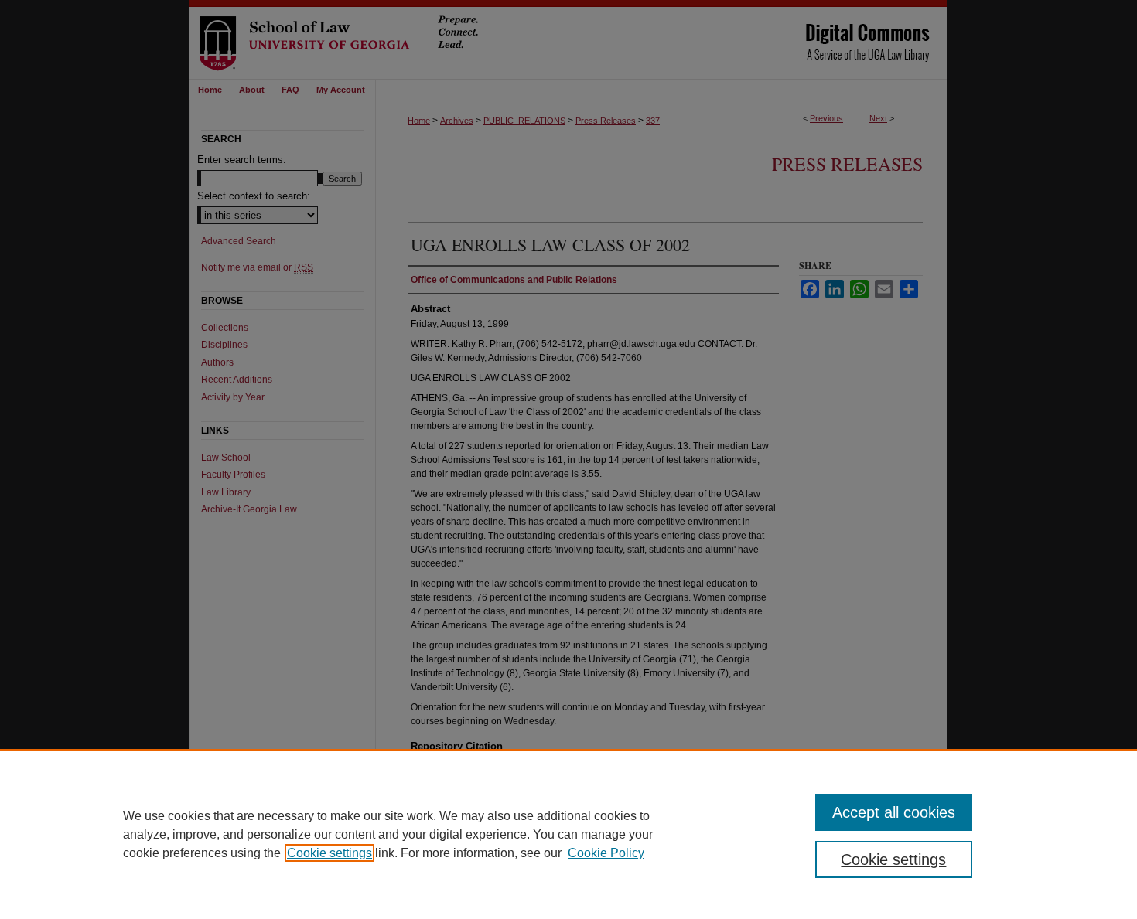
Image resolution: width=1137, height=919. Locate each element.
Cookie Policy (606, 852)
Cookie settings (329, 852)
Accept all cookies (893, 812)
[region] (568, 834)
